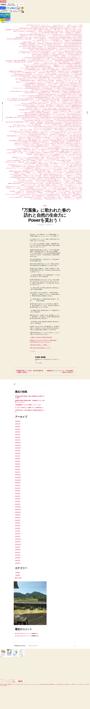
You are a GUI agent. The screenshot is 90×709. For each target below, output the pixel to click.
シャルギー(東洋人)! (66, 180)
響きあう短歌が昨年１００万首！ (19, 166)
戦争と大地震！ (39, 175)
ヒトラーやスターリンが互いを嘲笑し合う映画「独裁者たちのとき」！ (37, 169)
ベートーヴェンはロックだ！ (51, 168)
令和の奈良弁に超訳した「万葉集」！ (44, 171)
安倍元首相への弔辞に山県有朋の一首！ (35, 191)
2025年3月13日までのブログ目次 (33, 25)
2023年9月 (17, 515)
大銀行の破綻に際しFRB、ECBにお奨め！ (74, 172)
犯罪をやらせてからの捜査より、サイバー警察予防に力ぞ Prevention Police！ (35, 137)
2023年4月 (17, 528)
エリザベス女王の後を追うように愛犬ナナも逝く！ (23, 182)
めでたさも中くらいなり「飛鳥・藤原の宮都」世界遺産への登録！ (44, 32)
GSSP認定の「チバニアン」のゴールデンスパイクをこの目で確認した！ (68, 112)
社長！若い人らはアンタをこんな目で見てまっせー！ (53, 186)
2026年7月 (17, 424)
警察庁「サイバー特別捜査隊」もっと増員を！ (73, 178)
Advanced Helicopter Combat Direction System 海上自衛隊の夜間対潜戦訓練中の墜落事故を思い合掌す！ (61, 117)
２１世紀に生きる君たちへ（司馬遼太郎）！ (35, 192)
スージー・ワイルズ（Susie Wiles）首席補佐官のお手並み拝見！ (69, 68)
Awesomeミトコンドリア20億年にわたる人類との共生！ (46, 63)
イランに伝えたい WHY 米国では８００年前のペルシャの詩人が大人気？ (30, 105)
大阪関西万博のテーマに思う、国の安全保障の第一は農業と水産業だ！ (68, 66)
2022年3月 (17, 563)
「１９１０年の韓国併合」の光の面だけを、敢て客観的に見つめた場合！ (40, 152)
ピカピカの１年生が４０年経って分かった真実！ (33, 183)
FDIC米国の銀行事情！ (17, 175)
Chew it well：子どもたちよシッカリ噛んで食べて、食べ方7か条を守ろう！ (37, 118)
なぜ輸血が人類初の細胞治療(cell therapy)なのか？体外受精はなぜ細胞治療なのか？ (34, 115)
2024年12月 (18, 474)
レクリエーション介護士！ (41, 188)
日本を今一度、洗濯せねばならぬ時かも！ (34, 162)
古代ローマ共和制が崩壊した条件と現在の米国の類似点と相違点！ (20, 98)
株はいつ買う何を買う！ (77, 191)
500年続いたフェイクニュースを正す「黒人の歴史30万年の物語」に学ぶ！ (67, 145)
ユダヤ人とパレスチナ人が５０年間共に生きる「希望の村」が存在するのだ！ (50, 128)
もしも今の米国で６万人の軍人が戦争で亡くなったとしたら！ (40, 60)
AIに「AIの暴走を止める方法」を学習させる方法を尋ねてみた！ (69, 126)
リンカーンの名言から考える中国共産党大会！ (58, 188)
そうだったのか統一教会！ (61, 192)
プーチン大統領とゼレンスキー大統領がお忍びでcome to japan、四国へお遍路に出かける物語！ (63, 138)
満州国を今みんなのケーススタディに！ (14, 186)
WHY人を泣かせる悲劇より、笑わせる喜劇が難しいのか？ (71, 72)
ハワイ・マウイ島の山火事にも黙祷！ (75, 157)
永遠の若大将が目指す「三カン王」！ (60, 169)
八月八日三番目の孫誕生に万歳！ (52, 158)
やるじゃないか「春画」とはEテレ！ (12, 194)
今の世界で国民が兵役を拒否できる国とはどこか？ (72, 98)
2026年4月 (17, 432)
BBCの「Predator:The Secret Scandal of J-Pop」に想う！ (51, 174)
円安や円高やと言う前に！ (66, 194)
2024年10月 (18, 480)
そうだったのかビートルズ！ (51, 162)
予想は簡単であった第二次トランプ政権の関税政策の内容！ (70, 71)
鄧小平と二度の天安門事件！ (31, 163)
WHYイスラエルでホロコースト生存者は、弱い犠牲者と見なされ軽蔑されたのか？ (31, 132)
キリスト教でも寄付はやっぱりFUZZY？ (32, 186)
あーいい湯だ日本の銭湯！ (77, 74)
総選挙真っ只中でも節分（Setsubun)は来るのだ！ (72, 38)
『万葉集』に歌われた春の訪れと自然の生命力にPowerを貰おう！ (38, 66)
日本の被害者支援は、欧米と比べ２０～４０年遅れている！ (39, 166)
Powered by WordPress (33, 645)
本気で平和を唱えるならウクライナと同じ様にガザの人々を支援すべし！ (24, 131)
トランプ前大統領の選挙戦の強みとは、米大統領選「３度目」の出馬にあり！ (39, 106)
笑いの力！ (48, 189)
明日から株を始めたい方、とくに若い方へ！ (33, 197)
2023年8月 (17, 517)
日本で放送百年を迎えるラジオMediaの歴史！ (23, 74)
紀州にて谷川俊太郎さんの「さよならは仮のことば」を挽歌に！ (69, 82)
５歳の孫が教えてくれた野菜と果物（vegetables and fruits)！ (49, 43)
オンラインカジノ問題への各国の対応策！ (48, 71)
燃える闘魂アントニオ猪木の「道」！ (17, 191)
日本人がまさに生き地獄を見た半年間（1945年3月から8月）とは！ (35, 103)
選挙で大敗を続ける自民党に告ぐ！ (75, 54)
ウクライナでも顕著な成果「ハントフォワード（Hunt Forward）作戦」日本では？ (66, 154)
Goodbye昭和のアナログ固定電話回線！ (27, 43)
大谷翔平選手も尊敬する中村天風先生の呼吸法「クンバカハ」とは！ (68, 60)
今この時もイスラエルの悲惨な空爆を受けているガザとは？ (37, 146)
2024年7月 (17, 488)
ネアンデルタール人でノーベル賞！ (75, 189)
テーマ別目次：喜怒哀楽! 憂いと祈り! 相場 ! (74, 26)
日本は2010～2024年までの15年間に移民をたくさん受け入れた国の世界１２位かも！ (49, 54)
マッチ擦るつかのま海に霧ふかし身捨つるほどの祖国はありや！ (47, 180)
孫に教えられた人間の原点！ (50, 197)
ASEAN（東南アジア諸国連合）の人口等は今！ (47, 185)
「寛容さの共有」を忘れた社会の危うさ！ (53, 183)
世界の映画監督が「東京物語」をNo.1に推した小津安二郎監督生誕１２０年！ (25, 140)
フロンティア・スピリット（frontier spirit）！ (73, 174)
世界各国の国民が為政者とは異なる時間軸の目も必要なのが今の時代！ (33, 28)
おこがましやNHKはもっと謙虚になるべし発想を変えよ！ (40, 29)
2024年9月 (17, 482)
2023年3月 (17, 531)
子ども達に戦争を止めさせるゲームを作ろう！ (54, 198)
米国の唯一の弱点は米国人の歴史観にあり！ (47, 94)
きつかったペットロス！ (70, 198)
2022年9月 (17, 547)
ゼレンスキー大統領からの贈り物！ (59, 189)
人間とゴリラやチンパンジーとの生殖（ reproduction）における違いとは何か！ (66, 103)
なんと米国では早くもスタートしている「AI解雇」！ (49, 149)
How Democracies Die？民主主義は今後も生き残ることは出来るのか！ (38, 57)
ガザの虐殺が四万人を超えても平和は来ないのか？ (72, 100)
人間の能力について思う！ (77, 195)
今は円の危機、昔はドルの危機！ (76, 188)
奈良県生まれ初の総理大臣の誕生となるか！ (73, 45)
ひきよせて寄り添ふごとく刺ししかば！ (30, 194)
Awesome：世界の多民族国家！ (36, 123)
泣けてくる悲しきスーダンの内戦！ (75, 95)
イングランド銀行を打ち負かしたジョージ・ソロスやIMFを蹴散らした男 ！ (47, 40)
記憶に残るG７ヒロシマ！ (58, 166)
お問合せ (81, 25)
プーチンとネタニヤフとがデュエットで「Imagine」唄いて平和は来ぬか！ (67, 137)
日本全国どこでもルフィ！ (22, 178)
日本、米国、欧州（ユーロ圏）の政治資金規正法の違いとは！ (70, 114)
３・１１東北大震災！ (78, 197)
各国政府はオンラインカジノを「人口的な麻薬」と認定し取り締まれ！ (68, 65)
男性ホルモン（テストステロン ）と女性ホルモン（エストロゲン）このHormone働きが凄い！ (35, 82)
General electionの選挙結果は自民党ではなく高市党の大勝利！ (19, 38)
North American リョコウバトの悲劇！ (75, 128)
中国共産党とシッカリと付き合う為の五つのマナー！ (72, 55)
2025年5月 (17, 461)
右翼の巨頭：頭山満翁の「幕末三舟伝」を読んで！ (41, 111)
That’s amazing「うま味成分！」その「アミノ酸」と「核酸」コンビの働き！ (41, 108)
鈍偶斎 (43, 224)
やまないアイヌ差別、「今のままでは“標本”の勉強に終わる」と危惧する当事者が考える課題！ (63, 135)
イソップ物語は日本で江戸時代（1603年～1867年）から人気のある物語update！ (66, 35)
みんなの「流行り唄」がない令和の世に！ (18, 174)
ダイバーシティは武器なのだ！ (64, 191)
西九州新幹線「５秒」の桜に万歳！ (75, 171)
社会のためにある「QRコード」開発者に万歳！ (15, 162)
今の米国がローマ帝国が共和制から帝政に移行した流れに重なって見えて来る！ (23, 62)
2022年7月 (17, 552)
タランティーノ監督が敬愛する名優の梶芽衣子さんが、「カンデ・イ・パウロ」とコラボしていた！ (62, 148)
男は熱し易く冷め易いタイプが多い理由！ (46, 80)
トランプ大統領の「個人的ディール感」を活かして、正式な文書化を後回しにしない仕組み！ (37, 52)
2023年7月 (17, 520)
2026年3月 (17, 434)
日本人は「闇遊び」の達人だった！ (75, 192)
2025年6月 (17, 458)
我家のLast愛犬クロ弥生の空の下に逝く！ (74, 123)
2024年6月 (17, 490)
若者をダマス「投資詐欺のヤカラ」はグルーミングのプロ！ (70, 168)
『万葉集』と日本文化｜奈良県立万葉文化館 (41, 337)
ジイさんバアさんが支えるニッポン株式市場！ (73, 183)
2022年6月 (17, 555)
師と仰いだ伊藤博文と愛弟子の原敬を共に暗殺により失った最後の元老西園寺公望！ (40, 48)
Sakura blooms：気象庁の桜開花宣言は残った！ (54, 123)
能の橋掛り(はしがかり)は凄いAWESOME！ (35, 158)
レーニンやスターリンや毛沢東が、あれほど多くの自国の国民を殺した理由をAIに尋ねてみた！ (63, 125)
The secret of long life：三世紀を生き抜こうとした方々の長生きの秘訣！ (39, 120)
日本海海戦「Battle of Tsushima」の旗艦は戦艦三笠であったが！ (22, 171)
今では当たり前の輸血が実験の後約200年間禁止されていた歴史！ (41, 97)
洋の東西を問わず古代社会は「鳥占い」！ (55, 182)
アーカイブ (75, 25)
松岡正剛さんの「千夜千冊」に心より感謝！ (51, 100)
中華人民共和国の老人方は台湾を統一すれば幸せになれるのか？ (23, 177)
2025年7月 (17, 456)
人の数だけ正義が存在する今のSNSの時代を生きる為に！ (71, 85)
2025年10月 (18, 448)
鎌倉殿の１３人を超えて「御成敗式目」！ (74, 182)
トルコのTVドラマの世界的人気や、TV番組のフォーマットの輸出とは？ (68, 111)
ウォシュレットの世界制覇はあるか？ (26, 168)
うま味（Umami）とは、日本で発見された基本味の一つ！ (71, 108)
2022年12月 (18, 539)
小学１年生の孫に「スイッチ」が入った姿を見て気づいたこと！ (69, 49)
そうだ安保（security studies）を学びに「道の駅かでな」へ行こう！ (69, 57)
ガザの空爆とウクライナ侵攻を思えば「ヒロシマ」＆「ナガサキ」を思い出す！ (66, 134)
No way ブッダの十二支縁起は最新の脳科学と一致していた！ (70, 89)
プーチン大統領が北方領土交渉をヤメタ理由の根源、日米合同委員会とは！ (35, 112)
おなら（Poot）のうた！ (39, 74)
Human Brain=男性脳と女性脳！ (60, 95)
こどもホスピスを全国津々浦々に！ (16, 197)
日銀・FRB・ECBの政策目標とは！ (14, 160)
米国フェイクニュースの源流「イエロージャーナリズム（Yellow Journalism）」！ (36, 129)
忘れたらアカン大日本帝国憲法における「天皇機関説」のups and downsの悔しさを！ (32, 142)
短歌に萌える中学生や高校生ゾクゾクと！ (53, 178)
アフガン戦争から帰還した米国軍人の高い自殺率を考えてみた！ (69, 97)
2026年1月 (17, 440)
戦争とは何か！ (19, 577)
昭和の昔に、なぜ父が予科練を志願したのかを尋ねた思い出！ (51, 31)
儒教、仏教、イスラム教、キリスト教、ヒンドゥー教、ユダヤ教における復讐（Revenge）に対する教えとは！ (32, 126)
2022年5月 (17, 557)
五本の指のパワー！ (39, 168)
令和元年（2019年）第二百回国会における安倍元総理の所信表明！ (36, 77)
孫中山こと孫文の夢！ (25, 189)
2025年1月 (17, 472)
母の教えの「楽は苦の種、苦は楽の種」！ (74, 31)
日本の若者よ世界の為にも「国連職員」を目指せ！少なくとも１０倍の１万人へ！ (66, 151)
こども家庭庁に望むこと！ (77, 180)
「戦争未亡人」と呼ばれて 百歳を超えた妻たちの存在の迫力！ (42, 49)
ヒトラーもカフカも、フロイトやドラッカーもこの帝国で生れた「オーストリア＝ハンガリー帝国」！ (62, 131)
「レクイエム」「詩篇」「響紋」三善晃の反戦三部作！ (71, 165)
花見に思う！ (60, 197)
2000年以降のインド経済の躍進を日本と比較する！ (72, 91)
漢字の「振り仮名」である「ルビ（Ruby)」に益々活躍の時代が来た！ (27, 125)
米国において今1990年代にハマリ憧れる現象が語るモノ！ (25, 31)
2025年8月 (17, 453)
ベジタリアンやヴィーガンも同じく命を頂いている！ (72, 163)
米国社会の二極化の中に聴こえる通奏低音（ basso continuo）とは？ (52, 177)
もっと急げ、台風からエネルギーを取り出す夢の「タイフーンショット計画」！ (24, 100)
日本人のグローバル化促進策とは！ (30, 160)
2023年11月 (18, 509)
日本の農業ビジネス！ (19, 192)
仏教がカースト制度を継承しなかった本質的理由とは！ (71, 32)
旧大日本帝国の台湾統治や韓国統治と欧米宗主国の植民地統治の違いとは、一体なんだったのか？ (62, 109)
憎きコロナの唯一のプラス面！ (76, 169)
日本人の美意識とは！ (54, 163)
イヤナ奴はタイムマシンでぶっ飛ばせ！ (13, 188)
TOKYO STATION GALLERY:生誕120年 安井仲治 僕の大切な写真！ (69, 120)
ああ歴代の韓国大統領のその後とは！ (28, 80)
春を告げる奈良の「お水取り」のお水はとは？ (47, 72)
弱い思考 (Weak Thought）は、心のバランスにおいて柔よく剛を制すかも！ (67, 77)
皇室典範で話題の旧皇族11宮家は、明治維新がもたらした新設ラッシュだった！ (66, 28)
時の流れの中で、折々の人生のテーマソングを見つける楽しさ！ (28, 143)
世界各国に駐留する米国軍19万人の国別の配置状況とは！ (71, 63)
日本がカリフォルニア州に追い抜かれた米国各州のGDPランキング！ (38, 65)
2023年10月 (18, 512)
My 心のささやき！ (22, 645)
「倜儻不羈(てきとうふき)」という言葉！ (74, 175)
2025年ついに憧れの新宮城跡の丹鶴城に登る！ (73, 43)
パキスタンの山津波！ (49, 192)
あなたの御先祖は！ (66, 195)
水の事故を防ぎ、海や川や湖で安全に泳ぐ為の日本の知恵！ (70, 52)
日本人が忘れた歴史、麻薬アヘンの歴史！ (74, 129)
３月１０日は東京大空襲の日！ (36, 198)
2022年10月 (18, 544)
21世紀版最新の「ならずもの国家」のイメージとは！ (16, 29)
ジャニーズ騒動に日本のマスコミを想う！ (74, 166)
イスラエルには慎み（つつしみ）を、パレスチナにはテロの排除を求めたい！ (67, 146)
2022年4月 (17, 560)
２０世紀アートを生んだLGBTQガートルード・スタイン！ (71, 185)
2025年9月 (17, 450)
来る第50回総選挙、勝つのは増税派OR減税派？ (50, 91)
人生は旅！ (69, 25)
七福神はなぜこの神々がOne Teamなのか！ (74, 42)
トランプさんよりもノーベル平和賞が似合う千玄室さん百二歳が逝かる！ (67, 51)
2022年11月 (18, 541)
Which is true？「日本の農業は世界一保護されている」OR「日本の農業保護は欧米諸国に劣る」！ (62, 140)
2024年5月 (17, 493)
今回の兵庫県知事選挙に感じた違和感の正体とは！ (35, 83)
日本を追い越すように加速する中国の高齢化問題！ (15, 60)
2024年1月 (17, 504)
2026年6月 (17, 426)
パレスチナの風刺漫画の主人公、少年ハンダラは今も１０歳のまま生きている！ (66, 132)
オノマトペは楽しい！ (20, 158)
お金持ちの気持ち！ (68, 197)
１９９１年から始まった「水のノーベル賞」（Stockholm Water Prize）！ (68, 115)
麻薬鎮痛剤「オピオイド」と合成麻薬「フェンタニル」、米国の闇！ (28, 172)
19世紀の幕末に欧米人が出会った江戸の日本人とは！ (30, 109)
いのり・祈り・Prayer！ (40, 182)
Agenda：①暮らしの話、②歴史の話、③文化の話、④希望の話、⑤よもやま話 (47, 26)
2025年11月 (18, 445)
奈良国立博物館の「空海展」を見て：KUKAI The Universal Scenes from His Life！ (22, 117)
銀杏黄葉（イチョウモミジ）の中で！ (29, 185)
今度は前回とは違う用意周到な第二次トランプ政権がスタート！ (69, 75)
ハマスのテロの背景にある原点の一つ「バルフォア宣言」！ (28, 148)
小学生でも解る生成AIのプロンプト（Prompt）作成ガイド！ (44, 89)
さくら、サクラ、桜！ (33, 71)
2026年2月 (17, 437)
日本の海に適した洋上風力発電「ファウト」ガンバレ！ (47, 165)
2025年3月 (17, 466)
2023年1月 (17, 536)
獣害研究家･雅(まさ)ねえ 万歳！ (54, 195)
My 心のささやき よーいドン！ (59, 25)
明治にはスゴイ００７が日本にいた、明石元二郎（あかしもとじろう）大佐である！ (65, 78)
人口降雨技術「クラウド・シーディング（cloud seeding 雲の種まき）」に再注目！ (29, 157)
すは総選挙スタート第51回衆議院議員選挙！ (73, 40)
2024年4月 (17, 496)
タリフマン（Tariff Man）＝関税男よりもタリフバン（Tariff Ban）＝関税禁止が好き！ (37, 68)
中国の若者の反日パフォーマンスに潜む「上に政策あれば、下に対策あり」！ (31, 37)
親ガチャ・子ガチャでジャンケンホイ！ (47, 160)
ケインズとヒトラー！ (78, 160)
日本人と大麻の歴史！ (59, 129)
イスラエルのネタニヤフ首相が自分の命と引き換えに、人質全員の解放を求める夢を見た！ (32, 145)
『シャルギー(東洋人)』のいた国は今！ (25, 180)
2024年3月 (17, 498)
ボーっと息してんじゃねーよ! (47, 62)
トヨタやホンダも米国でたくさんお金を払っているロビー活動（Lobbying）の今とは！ (65, 83)
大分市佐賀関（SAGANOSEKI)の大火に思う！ (30, 45)
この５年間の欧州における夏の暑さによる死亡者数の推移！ (48, 98)
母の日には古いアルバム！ (11, 168)
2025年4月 (17, 464)
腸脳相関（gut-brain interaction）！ (15, 183)
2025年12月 (18, 442)
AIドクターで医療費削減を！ (29, 188)
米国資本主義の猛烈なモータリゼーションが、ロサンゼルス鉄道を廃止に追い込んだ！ (24, 135)
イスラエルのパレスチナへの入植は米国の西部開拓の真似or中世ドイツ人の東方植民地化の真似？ (33, 88)
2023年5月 (17, 525)
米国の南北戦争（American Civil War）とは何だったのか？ (37, 86)
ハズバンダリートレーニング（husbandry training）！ (72, 158)
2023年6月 (17, 523)
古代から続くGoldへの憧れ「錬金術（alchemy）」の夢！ (71, 48)
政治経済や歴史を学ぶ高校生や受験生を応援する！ (72, 149)
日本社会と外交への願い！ (43, 163)
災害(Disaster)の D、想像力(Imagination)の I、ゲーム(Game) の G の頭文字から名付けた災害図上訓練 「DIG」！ (60, 122)
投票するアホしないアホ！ (25, 195)
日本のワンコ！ (79, 198)
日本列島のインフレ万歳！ (28, 175)
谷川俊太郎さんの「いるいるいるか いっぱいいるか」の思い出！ (69, 80)
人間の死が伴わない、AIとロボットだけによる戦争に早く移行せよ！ (34, 35)
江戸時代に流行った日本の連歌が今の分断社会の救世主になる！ (32, 34)
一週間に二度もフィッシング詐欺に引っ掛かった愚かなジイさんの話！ (68, 29)
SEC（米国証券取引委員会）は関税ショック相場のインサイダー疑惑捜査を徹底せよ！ (42, 69)
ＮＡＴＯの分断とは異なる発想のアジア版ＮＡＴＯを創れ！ (70, 94)
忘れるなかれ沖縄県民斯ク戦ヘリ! (39, 195)
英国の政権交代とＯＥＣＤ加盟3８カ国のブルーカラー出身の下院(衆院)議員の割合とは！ (64, 105)
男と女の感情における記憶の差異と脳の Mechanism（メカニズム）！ (68, 88)
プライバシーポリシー (46, 25)
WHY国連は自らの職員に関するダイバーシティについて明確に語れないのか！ (66, 86)
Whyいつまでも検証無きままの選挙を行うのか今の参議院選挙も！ (45, 55)
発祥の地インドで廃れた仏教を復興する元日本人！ (53, 175)
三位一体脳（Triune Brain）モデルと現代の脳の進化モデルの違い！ (37, 92)
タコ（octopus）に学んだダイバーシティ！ (74, 186)
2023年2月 (17, 533)
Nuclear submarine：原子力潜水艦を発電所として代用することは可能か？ (20, 122)
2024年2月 (17, 501)
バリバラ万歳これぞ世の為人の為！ (36, 178)
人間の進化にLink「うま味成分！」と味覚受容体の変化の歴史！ (69, 106)
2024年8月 (17, 485)
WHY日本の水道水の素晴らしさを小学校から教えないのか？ (57, 74)
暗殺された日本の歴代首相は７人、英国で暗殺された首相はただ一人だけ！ (40, 114)
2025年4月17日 (50, 224)
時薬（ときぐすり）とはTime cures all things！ (56, 157)
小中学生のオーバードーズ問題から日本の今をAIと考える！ (29, 138)
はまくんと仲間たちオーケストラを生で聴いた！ (54, 172)
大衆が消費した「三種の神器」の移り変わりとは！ (37, 154)
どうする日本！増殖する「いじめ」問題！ (14, 152)
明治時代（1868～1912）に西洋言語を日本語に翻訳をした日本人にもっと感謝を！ (65, 37)
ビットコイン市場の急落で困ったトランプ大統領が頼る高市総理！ (47, 38)
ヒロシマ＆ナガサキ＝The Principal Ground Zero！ (49, 194)
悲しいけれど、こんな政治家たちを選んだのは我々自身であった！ (34, 134)
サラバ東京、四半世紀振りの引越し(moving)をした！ (52, 45)
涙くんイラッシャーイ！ (33, 174)
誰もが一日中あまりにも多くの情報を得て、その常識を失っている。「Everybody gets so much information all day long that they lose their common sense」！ (51, 46)
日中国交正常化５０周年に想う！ (38, 189)
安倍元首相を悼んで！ (78, 194)
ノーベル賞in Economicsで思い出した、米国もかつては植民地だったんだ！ (23, 91)
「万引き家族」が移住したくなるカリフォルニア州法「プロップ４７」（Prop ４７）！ (30, 151)
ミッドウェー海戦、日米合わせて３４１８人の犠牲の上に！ (70, 162)
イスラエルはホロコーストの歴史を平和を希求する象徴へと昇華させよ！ (67, 92)
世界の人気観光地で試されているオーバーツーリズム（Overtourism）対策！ (31, 78)
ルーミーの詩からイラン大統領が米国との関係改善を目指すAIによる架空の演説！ (35, 95)
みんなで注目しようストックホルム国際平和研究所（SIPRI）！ (24, 72)
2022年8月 (17, 549)
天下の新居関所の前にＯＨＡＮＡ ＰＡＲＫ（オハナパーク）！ (21, 165)
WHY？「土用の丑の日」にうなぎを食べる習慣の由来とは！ (70, 102)
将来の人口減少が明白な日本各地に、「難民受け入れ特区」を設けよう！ (22, 149)
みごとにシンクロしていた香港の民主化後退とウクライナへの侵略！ (36, 58)
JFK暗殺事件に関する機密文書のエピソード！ (18, 71)
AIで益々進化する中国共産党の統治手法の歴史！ (21, 75)
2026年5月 (17, 429)
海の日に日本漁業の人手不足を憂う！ (64, 160)
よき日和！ (33, 351)
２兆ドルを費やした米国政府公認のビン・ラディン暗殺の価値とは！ (68, 62)
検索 (14, 384)
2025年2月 (17, 469)
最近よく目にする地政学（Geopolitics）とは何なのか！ (43, 75)
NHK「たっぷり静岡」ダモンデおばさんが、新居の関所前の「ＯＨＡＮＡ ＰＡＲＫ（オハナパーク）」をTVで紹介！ (58, 155)
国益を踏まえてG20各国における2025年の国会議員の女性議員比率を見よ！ (67, 58)
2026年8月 (17, 421)
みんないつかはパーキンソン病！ (60, 171)
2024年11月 (18, 477)
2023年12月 (18, 506)
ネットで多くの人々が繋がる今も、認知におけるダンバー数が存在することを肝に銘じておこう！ (62, 143)
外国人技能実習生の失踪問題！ (50, 191)
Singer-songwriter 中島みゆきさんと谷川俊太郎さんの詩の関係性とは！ (68, 118)
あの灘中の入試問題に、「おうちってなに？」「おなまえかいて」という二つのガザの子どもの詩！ (42, 42)
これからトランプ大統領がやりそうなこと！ (56, 34)
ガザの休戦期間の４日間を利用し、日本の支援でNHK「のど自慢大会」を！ (67, 142)
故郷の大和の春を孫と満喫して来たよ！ (74, 34)
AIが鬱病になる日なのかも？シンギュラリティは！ (72, 69)
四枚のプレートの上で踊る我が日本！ (75, 177)
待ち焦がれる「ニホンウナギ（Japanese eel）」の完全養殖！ (43, 102)
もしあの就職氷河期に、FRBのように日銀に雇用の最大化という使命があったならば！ (40, 85)
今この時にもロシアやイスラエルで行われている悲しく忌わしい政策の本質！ (35, 51)
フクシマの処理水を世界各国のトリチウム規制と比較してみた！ (69, 152)
